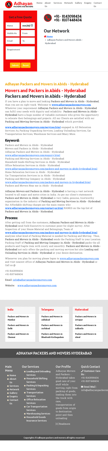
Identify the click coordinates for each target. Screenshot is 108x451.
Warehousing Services (38, 413)
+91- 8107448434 (68, 20)
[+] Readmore (63, 424)
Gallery (78, 2)
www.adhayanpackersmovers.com (79, 258)
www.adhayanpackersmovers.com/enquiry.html (32, 155)
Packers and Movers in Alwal (85, 335)
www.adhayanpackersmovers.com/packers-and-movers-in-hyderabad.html (48, 182)
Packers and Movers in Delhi (18, 327)
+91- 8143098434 (68, 16)
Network (68, 2)
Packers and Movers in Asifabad (51, 327)
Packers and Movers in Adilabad (51, 318)
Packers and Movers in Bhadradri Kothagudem (52, 335)
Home (39, 2)
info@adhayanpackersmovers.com (32, 280)
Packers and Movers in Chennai (18, 335)
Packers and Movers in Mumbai (18, 318)
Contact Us (98, 4)
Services (58, 2)
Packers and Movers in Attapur (85, 318)
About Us (48, 4)
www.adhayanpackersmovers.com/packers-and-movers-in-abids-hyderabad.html (51, 169)
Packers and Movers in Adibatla (85, 327)
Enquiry (87, 2)
